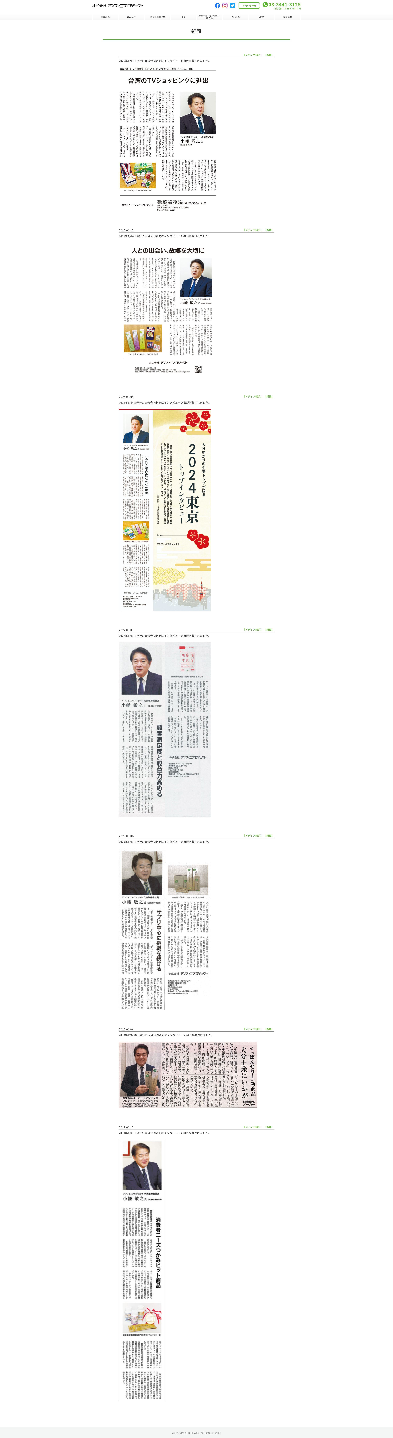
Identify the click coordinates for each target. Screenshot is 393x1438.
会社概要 (235, 17)
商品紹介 (131, 17)
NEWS (262, 17)
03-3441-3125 (284, 4)
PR (183, 17)
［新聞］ (269, 55)
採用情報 (287, 17)
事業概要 (105, 17)
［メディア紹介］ (253, 55)
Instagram (225, 5)
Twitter (232, 5)
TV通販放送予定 (157, 17)
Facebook (217, 5)
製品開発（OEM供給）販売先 (209, 17)
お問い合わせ (249, 5)
